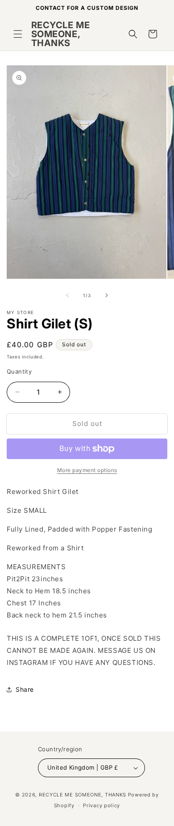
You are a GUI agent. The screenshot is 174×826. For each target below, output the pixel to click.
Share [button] (25, 689)
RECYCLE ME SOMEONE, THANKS (82, 795)
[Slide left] (67, 295)
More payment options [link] (87, 470)
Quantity (19, 371)
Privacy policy (101, 805)
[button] (18, 34)
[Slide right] (106, 295)
